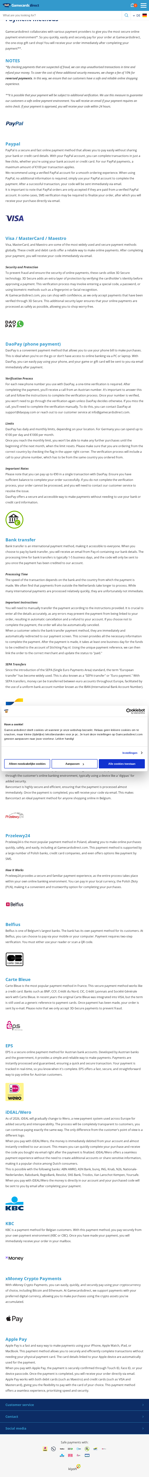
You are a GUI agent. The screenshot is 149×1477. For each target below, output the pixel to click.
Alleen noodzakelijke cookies (27, 763)
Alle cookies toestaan (121, 763)
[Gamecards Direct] (21, 5)
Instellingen (129, 752)
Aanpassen (72, 763)
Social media (15, 1428)
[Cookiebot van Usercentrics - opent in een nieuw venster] (129, 711)
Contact (11, 1416)
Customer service (19, 1405)
